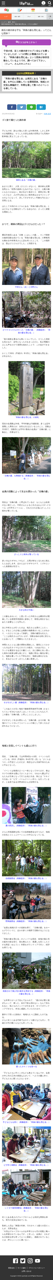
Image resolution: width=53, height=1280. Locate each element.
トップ (5, 16)
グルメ (29, 16)
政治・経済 (17, 16)
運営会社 (11, 1268)
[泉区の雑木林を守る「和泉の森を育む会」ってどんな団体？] (41, 107)
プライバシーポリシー (37, 1268)
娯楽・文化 (40, 16)
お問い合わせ (26, 1271)
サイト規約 (22, 1268)
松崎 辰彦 (47, 114)
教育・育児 (11, 22)
